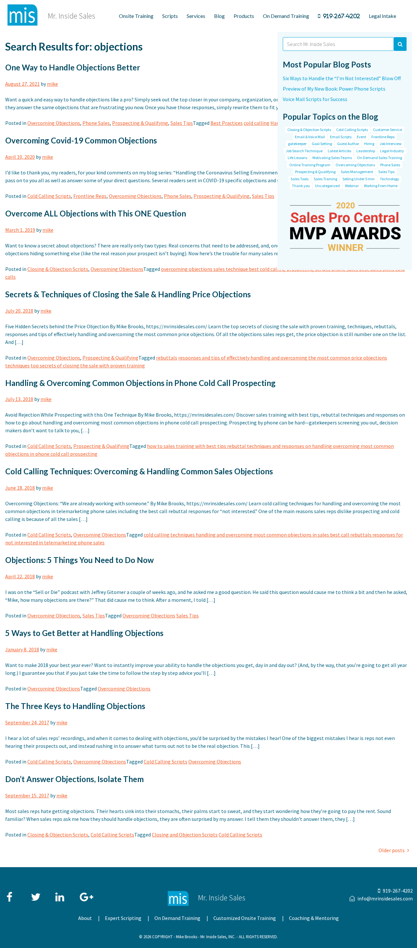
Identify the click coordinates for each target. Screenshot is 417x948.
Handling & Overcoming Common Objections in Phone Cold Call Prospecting (140, 383)
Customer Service (387, 129)
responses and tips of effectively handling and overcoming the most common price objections (282, 357)
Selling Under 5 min (358, 178)
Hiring (369, 143)
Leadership (365, 150)
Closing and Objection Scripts (185, 834)
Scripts (170, 16)
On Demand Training (286, 16)
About (85, 918)
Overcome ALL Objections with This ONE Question (95, 213)
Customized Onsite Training (244, 918)
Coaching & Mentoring (314, 918)
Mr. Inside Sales (71, 16)
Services (196, 16)
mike (52, 84)
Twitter (36, 894)
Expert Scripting (123, 918)
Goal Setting (322, 143)
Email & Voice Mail (310, 136)
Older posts (392, 850)
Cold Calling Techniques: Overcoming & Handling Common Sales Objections (139, 471)
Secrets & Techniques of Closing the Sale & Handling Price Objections (128, 294)
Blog (219, 16)
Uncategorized (327, 185)
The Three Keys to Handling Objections (75, 706)
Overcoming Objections (53, 123)
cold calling (256, 123)
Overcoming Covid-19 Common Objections (81, 140)
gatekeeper (297, 143)
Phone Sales (96, 123)
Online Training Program (309, 164)
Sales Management (357, 171)
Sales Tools (300, 178)
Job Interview (391, 143)
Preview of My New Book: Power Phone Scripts (334, 88)
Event (361, 136)
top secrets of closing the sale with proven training (88, 365)
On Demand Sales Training (379, 157)
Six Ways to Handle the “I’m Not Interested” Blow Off (342, 78)
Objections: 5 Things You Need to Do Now (79, 560)
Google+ (85, 894)
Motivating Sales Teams (332, 157)
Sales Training (325, 178)
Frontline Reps (90, 196)
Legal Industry (392, 150)
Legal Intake (382, 16)
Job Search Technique (304, 150)
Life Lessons (297, 157)
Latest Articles (339, 150)
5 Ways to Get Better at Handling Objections (84, 633)
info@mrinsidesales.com (385, 898)
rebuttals (166, 357)
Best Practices (226, 123)
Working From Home (380, 185)
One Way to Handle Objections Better (72, 67)
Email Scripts (341, 136)
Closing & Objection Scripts (57, 269)
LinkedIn (60, 894)
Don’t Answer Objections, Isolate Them (74, 779)
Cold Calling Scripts (49, 196)
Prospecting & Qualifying (140, 123)
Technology (389, 178)
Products (244, 16)
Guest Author (348, 143)
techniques (17, 365)
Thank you (301, 185)
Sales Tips (181, 123)
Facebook (12, 894)
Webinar (352, 185)
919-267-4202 (341, 16)
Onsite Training (136, 16)
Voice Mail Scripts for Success (315, 99)
